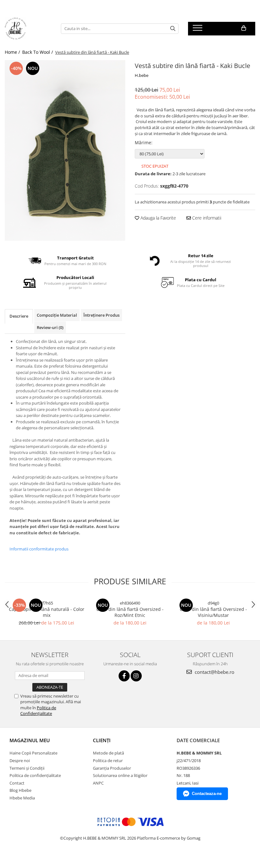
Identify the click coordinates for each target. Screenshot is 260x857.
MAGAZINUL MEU (30, 740)
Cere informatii (206, 218)
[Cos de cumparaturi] (243, 28)
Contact (17, 783)
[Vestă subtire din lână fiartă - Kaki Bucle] (65, 150)
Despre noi (20, 760)
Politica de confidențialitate (35, 775)
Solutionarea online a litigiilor (120, 775)
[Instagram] (136, 675)
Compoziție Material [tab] (57, 315)
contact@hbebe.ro (213, 672)
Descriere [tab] (19, 316)
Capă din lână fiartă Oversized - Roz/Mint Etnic (130, 612)
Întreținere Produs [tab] (101, 315)
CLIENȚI (102, 740)
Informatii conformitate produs (39, 549)
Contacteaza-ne (207, 793)
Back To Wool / (38, 52)
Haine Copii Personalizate (33, 753)
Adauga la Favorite (157, 218)
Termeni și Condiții (27, 768)
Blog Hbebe (20, 790)
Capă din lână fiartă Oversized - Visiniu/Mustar (213, 612)
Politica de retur (108, 760)
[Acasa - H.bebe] (28, 28)
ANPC (98, 783)
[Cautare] (173, 28)
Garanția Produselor (112, 768)
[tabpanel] (65, 150)
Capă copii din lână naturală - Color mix (46, 612)
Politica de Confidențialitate (38, 710)
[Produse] (198, 29)
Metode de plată (108, 753)
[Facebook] (124, 675)
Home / (13, 52)
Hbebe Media (22, 798)
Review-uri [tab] (50, 327)
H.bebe (141, 75)
